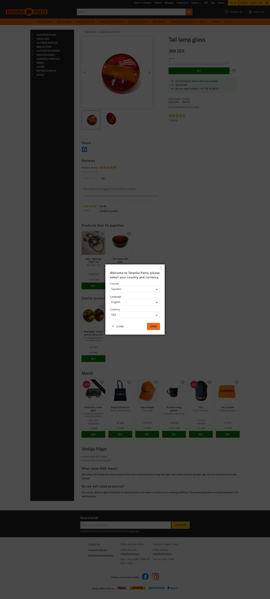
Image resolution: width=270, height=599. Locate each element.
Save (153, 326)
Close (120, 326)
